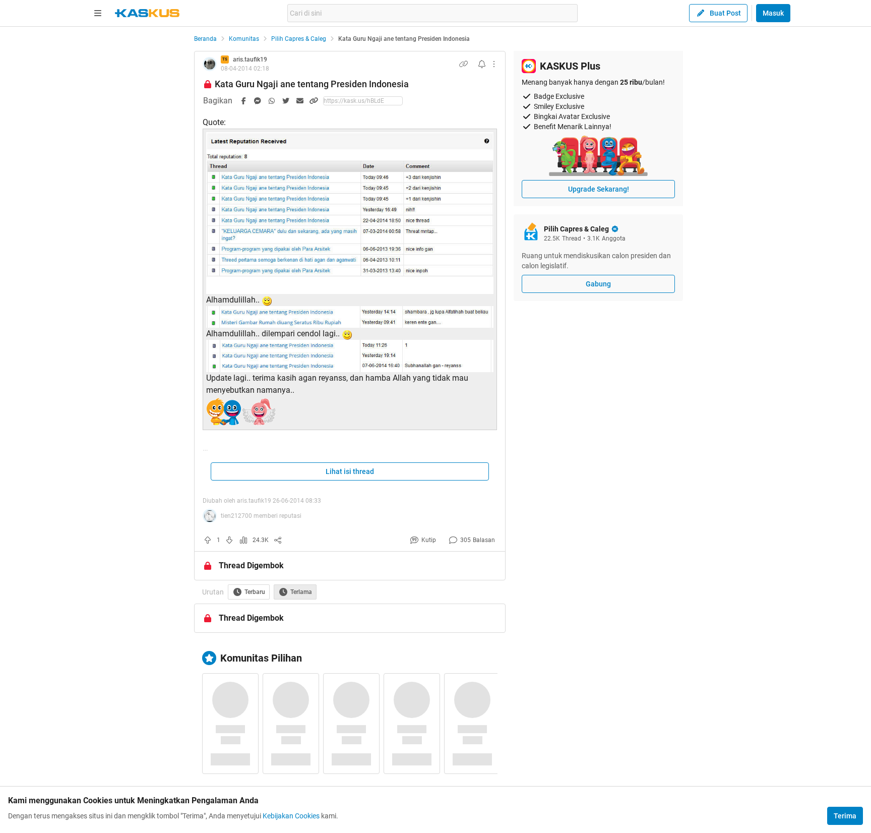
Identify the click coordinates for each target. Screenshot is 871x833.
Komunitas (244, 38)
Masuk (773, 13)
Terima (845, 816)
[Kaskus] (147, 13)
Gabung (598, 284)
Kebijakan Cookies (291, 816)
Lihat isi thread (350, 471)
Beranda (205, 38)
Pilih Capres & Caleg (298, 38)
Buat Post (725, 13)
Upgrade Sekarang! (598, 189)
